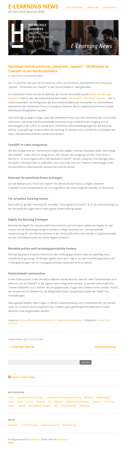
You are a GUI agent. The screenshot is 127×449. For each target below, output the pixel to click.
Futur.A (11, 406)
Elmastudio (62, 439)
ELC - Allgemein (59, 320)
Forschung (109, 401)
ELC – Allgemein (55, 401)
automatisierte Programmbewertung (64, 397)
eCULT (20, 401)
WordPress (33, 439)
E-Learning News (33, 6)
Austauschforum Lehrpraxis (32, 320)
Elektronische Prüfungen (77, 401)
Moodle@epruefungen (40, 406)
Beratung (89, 397)
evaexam (96, 401)
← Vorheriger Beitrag (21, 347)
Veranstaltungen (74, 320)
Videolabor (85, 406)
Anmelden (13, 425)
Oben (11, 443)
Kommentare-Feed (50, 425)
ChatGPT (102, 320)
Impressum (92, 7)
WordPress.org (69, 425)
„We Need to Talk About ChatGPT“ (87, 98)
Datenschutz (109, 7)
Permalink (12, 323)
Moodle (22, 406)
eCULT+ (29, 401)
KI (108, 320)
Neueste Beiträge (23, 377)
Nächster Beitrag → (107, 347)
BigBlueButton (103, 397)
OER (56, 406)
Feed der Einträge (29, 425)
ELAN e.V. (41, 401)
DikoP (48, 320)
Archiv (11, 397)
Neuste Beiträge (74, 7)
